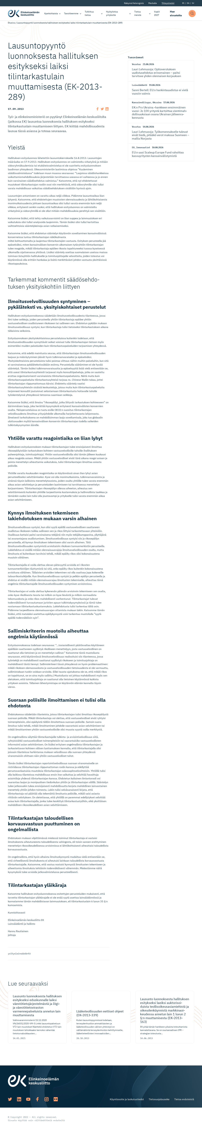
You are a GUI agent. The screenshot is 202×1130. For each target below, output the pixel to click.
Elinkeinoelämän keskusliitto (23, 13)
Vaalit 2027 (157, 13)
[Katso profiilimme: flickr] (55, 1099)
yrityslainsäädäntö (19, 953)
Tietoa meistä (137, 13)
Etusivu (11, 22)
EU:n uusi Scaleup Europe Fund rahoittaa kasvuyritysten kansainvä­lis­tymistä (158, 154)
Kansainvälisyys (141, 102)
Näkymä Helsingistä (134, 3)
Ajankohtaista (51, 13)
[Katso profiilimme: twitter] (10, 1099)
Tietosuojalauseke (159, 1099)
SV (193, 3)
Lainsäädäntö (139, 85)
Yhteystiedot (168, 3)
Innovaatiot (143, 147)
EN (188, 3)
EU (133, 147)
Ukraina (157, 102)
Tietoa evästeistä (184, 1099)
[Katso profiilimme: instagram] (46, 1099)
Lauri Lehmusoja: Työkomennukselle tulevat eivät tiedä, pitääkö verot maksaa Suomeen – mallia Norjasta (160, 135)
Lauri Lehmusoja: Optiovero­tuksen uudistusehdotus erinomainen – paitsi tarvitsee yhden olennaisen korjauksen (156, 72)
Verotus (136, 64)
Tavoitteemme (71, 13)
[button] (192, 13)
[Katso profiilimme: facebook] (37, 1099)
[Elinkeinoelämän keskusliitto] (33, 1080)
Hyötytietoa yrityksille (112, 13)
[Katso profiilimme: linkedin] (19, 1099)
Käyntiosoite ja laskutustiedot (127, 1099)
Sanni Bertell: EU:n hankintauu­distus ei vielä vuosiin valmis (160, 91)
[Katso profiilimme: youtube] (28, 1099)
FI (183, 3)
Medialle (152, 3)
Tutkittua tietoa (89, 13)
